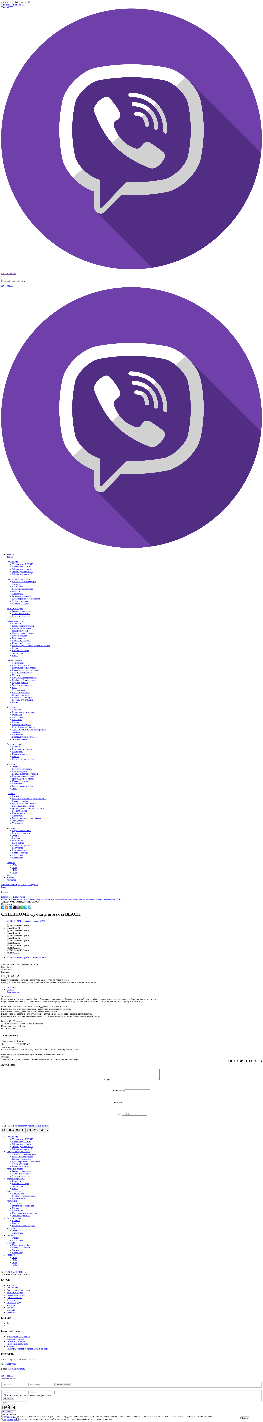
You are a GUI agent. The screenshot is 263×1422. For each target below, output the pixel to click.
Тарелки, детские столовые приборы (29, 729)
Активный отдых (15, 608)
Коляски (16, 591)
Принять (244, 1418)
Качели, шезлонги (20, 665)
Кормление (12, 707)
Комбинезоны (18, 840)
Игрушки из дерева (21, 643)
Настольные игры (20, 650)
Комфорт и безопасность (23, 680)
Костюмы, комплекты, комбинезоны (29, 798)
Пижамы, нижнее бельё (23, 776)
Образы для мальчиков (22, 571)
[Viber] (18, 907)
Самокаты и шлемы (21, 616)
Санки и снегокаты (21, 613)
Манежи (16, 675)
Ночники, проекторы (22, 697)
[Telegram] (29, 907)
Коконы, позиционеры (22, 673)
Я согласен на (26, 1126)
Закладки (33, 884)
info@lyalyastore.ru (16, 1369)
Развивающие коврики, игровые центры (31, 645)
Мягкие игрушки (20, 636)
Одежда (15, 766)
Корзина (22, 884)
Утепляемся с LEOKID (22, 564)
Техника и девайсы (21, 739)
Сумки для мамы (20, 601)
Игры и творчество (16, 621)
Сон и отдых (18, 663)
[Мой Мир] (10, 907)
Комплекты (17, 848)
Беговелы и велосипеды (23, 611)
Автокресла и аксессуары (24, 581)
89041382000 (7, 7)
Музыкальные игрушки (23, 633)
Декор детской (18, 690)
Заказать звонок (8, 273)
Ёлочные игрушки (20, 695)
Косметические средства (23, 759)
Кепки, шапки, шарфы (22, 786)
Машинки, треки (20, 631)
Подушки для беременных (24, 677)
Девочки (11, 793)
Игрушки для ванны (21, 640)
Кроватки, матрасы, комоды (25, 670)
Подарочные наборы (21, 830)
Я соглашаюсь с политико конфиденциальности (29, 1395)
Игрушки (16, 623)
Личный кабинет (9, 5)
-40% (14, 870)
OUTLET (11, 862)
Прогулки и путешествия (18, 579)
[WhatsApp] (22, 907)
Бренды (10, 1346)
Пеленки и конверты (22, 833)
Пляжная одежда (20, 781)
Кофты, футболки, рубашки (25, 774)
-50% (14, 872)
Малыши (11, 828)
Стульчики (17, 710)
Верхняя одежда (19, 771)
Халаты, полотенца (21, 754)
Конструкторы (19, 638)
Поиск (21, 5)
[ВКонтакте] (2, 907)
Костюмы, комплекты (22, 769)
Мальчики (11, 764)
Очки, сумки (18, 820)
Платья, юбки (18, 813)
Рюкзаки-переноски (21, 596)
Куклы (15, 648)
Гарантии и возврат (16, 1341)
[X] (14, 907)
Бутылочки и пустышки (23, 712)
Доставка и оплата (15, 1339)
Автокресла (17, 584)
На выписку (17, 857)
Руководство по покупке (18, 1336)
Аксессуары (17, 586)
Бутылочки (17, 714)
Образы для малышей (22, 574)
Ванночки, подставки (22, 749)
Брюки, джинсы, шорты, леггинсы (28, 808)
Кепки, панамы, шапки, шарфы (26, 818)
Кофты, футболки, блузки (24, 803)
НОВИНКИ (12, 562)
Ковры (15, 702)
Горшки (15, 756)
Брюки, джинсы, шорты (23, 779)
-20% (14, 865)
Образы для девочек (21, 569)
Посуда (15, 722)
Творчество (17, 653)
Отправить (8, 1398)
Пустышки (17, 719)
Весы (14, 687)
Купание (16, 747)
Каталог (10, 1285)
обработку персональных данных (33, 1126)
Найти (8, 1407)
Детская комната (14, 660)
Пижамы (16, 838)
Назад (10, 557)
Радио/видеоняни (20, 682)
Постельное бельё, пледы (24, 668)
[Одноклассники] (6, 907)
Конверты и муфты (21, 604)
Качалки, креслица (21, 692)
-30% (14, 867)
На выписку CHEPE (21, 567)
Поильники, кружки (21, 724)
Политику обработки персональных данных (27, 1349)
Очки (14, 788)
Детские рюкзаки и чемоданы (26, 599)
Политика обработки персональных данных (91, 1419)
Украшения (17, 823)
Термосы (16, 732)
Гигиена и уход (14, 744)
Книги (15, 655)
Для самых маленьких (22, 628)
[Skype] (25, 907)
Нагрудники (18, 734)
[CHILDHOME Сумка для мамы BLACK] (26, 921)
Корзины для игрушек (22, 700)
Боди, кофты (18, 843)
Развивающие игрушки (23, 626)
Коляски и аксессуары (22, 589)
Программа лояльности (17, 1344)
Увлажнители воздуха (22, 685)
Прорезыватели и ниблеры (24, 737)
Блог (9, 1323)
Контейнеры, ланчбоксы (23, 727)
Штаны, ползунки (20, 845)
